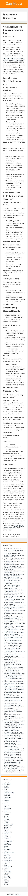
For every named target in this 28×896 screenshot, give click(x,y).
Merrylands (6, 821)
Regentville (6, 851)
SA (4, 803)
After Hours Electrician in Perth (11, 577)
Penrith (5, 835)
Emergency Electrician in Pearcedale (13, 732)
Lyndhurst (6, 868)
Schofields (6, 787)
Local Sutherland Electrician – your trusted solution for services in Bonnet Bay (14, 58)
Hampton (6, 874)
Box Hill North (7, 813)
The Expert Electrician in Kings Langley (13, 733)
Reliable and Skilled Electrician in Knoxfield (14, 605)
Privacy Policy (17, 894)
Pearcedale (7, 876)
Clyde (5, 811)
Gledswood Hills (8, 832)
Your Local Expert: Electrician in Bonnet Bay (13, 29)
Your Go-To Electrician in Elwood (12, 735)
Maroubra (6, 854)
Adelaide (6, 802)
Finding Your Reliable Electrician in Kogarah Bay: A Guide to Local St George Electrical (14, 697)
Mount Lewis (7, 836)
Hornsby (6, 870)
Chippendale (7, 849)
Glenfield (6, 884)
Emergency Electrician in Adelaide (12, 737)
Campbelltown (7, 808)
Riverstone (6, 847)
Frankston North (8, 866)
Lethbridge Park (8, 841)
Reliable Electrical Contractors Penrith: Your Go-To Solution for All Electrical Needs (13, 637)
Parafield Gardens (8, 824)
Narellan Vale (7, 827)
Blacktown (6, 786)
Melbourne (6, 798)
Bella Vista (6, 828)
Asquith (6, 882)
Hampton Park (7, 817)
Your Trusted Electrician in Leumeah (13, 643)
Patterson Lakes (8, 797)
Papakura (6, 819)
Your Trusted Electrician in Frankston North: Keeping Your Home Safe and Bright (13, 711)
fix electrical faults (9, 534)
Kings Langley (7, 877)
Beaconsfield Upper (9, 852)
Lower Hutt (6, 800)
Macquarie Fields (8, 810)
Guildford (6, 846)
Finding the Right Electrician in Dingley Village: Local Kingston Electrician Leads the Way (14, 683)
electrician (15, 536)
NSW (12, 36)
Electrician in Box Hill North (10, 588)
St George (6, 814)
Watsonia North (8, 825)
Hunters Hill (7, 794)
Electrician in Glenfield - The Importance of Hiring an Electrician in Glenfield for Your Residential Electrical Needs (14, 760)
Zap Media (14, 4)
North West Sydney (9, 792)
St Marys (6, 843)
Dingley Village (7, 857)
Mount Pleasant (8, 791)
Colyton (6, 833)
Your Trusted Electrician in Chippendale (13, 667)
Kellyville (6, 830)
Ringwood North (8, 860)
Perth (5, 789)
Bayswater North (8, 873)
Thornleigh (6, 881)
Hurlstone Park (7, 844)
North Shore (7, 795)
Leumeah (6, 838)
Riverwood (6, 816)
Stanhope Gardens (8, 840)
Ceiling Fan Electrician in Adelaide (12, 754)
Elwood (5, 879)
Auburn (5, 863)
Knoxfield (6, 822)
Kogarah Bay (7, 862)
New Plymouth (7, 784)
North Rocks (7, 805)
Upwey (5, 865)
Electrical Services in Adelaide (11, 730)
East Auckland (7, 783)
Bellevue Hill (7, 858)
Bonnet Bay (8, 36)
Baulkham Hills (7, 871)
